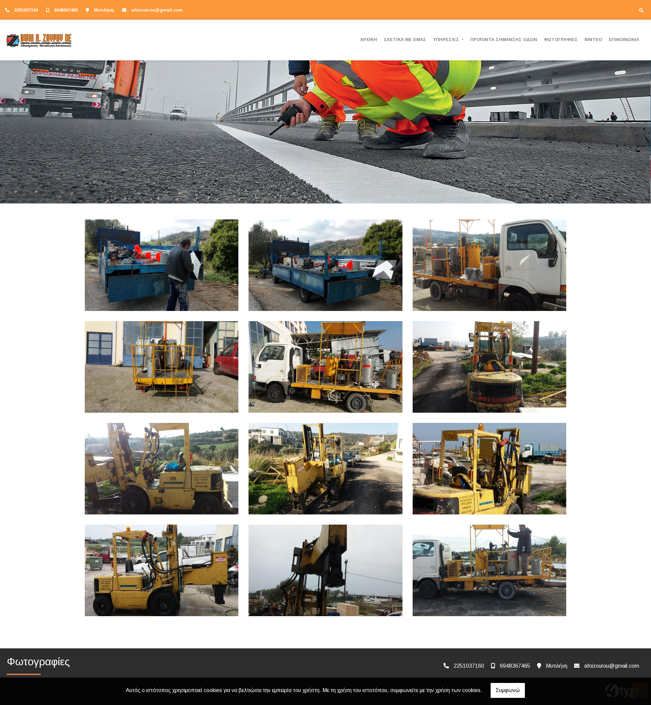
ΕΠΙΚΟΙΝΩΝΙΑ (624, 39)
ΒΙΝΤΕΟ (593, 39)
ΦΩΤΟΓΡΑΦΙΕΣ (561, 39)
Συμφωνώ (508, 690)
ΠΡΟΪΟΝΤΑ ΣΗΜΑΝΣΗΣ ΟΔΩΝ (503, 39)
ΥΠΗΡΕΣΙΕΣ (446, 39)
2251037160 (26, 10)
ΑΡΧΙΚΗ (368, 39)
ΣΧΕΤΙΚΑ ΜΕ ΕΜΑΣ (405, 39)
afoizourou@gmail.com (157, 10)
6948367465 (66, 10)
